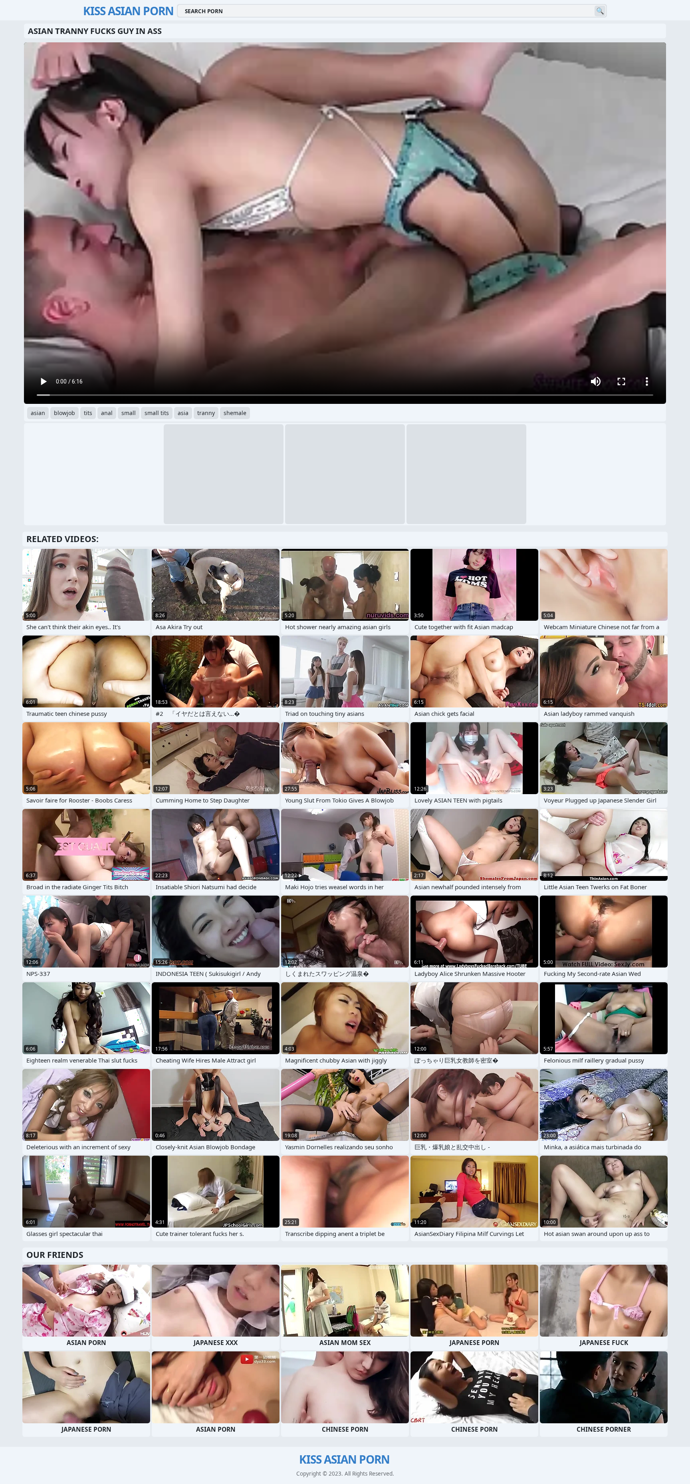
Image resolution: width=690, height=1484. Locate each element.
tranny (206, 413)
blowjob (64, 413)
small (128, 413)
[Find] (600, 11)
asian (38, 413)
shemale (235, 413)
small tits (157, 413)
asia (183, 413)
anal (107, 413)
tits (88, 413)
